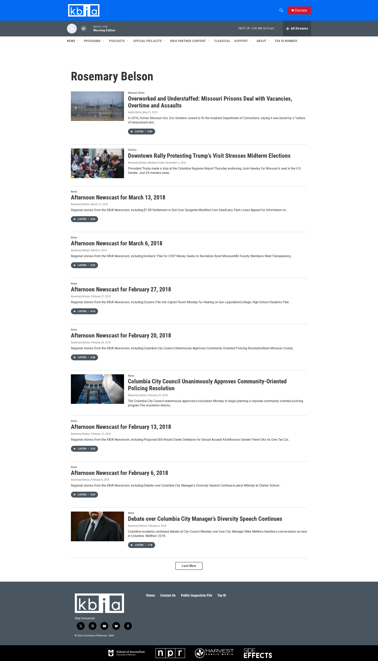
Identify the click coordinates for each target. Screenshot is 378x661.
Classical (222, 41)
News (74, 191)
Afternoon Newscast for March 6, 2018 (116, 243)
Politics (132, 149)
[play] (72, 28)
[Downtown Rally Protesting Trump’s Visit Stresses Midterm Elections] (97, 163)
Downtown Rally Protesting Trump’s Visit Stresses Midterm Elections (209, 155)
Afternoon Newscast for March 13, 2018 (118, 197)
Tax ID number (286, 41)
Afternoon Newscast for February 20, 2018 (121, 335)
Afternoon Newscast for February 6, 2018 (119, 472)
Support (241, 41)
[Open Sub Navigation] (78, 41)
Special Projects (147, 41)
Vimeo (150, 595)
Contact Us (168, 595)
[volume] (83, 28)
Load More (189, 566)
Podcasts (117, 41)
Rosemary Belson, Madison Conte (146, 162)
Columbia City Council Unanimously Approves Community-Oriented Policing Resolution (207, 385)
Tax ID (221, 595)
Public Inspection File (196, 595)
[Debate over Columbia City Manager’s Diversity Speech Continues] (97, 526)
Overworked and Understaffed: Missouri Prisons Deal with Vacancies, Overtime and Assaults (210, 102)
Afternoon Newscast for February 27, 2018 (121, 289)
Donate (301, 10)
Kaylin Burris (135, 112)
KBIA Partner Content (188, 41)
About (261, 41)
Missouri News (136, 92)
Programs (92, 41)
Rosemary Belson (80, 204)
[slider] (90, 28)
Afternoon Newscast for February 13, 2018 (121, 426)
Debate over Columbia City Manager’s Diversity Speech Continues (205, 518)
